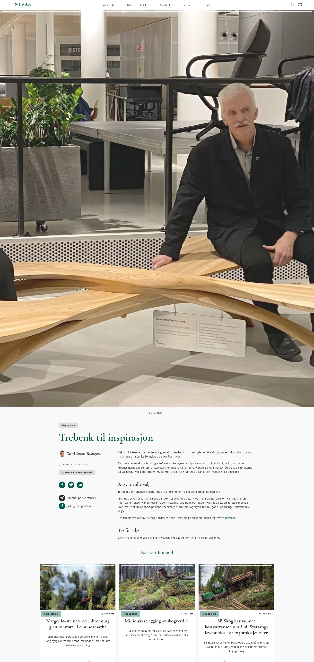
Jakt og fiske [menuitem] (108, 5)
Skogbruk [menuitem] (165, 5)
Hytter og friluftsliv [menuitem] (137, 5)
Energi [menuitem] (186, 5)
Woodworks (227, 518)
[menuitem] (24, 5)
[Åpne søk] (292, 5)
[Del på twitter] (71, 485)
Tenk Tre (195, 538)
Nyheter (162, 413)
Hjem (150, 413)
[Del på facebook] (62, 485)
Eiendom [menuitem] (207, 5)
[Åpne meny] (300, 5)
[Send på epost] (80, 485)
